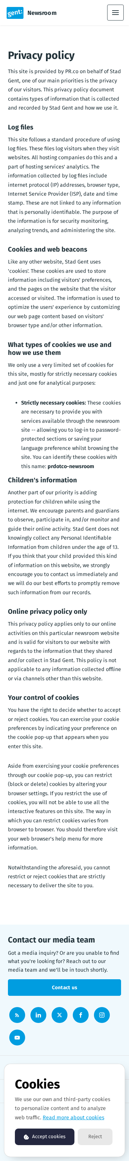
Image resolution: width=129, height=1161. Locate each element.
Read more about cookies (73, 1117)
